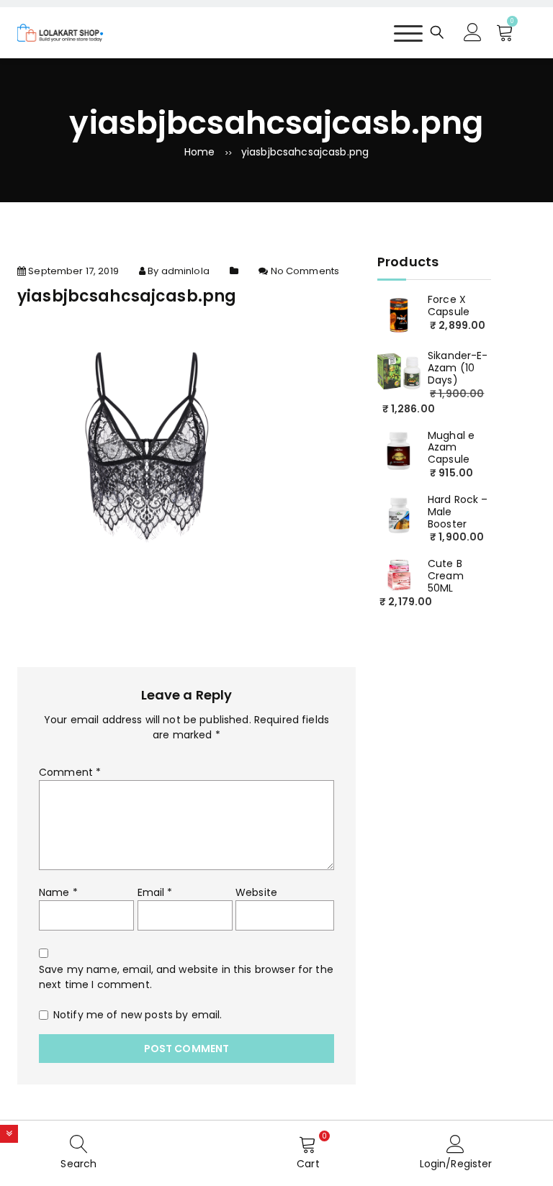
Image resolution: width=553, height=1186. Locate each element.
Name (58, 892)
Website (256, 892)
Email (155, 892)
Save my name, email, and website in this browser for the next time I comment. (186, 977)
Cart (308, 1163)
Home (199, 152)
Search (78, 1163)
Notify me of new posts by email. (137, 1015)
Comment (70, 772)
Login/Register (456, 1163)
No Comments (305, 271)
